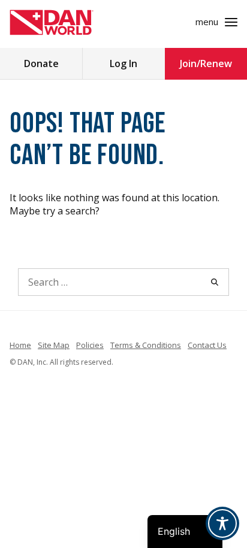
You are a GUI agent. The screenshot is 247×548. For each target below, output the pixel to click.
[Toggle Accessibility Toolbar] (222, 523)
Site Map (54, 345)
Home (20, 345)
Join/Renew (206, 63)
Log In (123, 63)
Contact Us (207, 345)
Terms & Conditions (145, 345)
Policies (90, 345)
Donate (41, 63)
